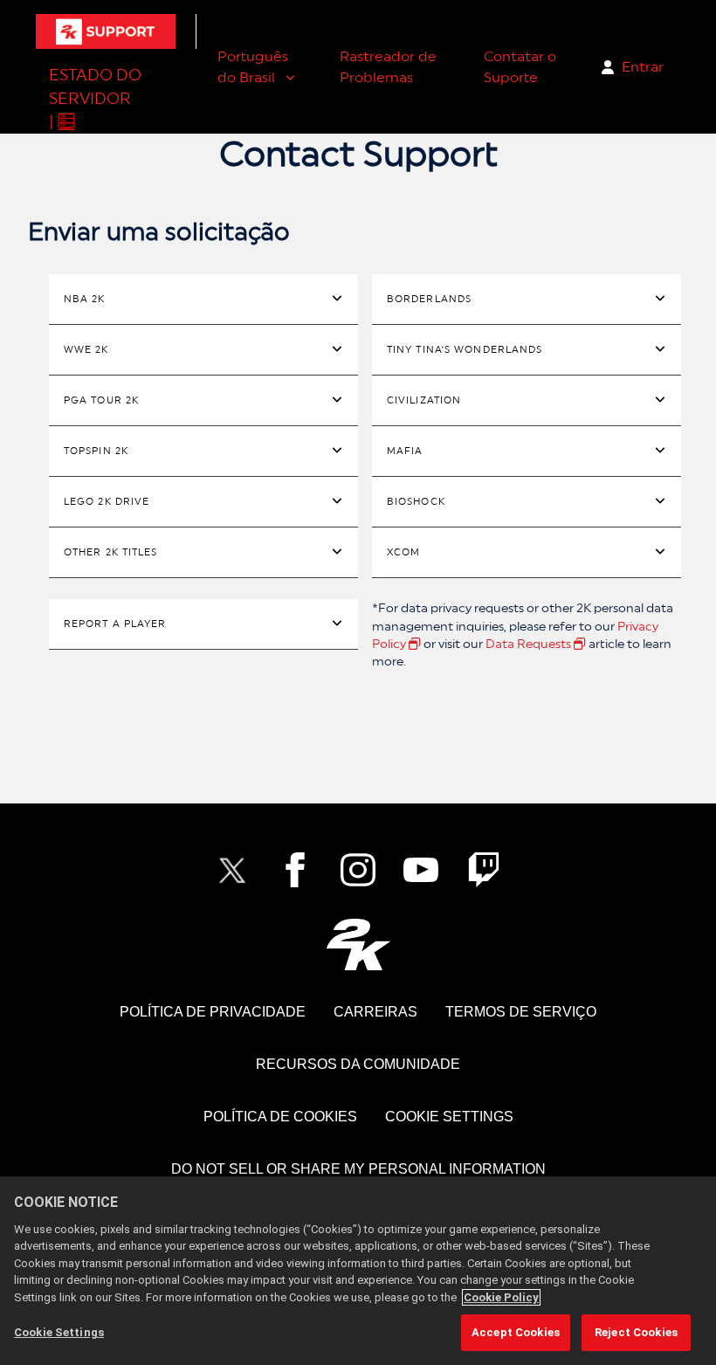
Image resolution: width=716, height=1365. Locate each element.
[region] (358, 1270)
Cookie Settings (449, 1116)
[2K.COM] (358, 944)
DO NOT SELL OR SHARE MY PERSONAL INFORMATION (358, 1169)
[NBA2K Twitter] (232, 869)
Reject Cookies (636, 1332)
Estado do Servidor (95, 86)
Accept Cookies (516, 1332)
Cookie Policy (501, 1297)
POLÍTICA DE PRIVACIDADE (213, 1011)
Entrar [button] (643, 67)
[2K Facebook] (295, 869)
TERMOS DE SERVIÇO (520, 1011)
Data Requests (529, 644)
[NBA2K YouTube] (420, 869)
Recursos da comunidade (358, 1064)
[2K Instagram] (358, 869)
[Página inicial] (106, 31)
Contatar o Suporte (520, 67)
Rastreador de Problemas (388, 67)
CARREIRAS (375, 1011)
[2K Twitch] (483, 869)
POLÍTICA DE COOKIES (280, 1116)
